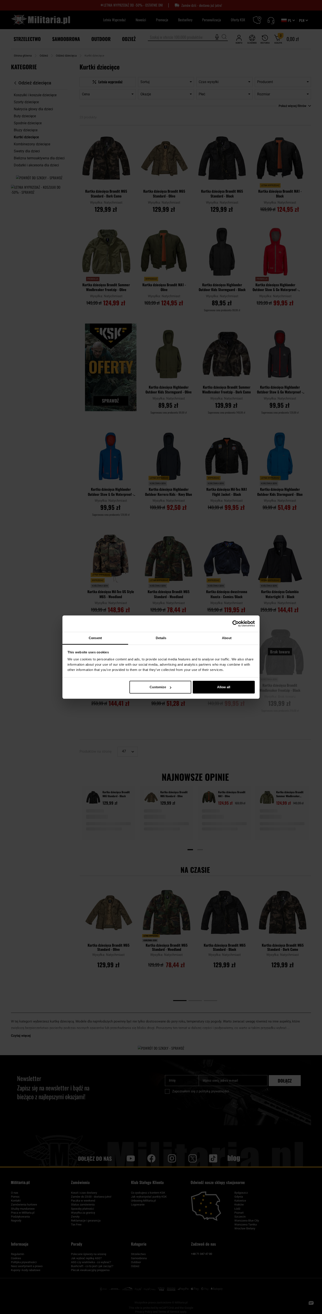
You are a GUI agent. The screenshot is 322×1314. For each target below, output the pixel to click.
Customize (158, 687)
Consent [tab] (95, 638)
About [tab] (227, 638)
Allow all (223, 687)
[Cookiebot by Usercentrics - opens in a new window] (235, 623)
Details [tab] (161, 638)
